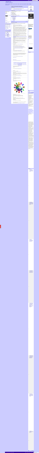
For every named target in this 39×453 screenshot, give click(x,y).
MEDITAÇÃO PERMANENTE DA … (8, 35)
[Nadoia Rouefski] (6, 27)
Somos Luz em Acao (20, 56)
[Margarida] (8, 25)
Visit (29, 46)
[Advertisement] (30, 62)
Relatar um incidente (28, 452)
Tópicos (6, 17)
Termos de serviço (32, 452)
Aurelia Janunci (19, 68)
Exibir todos (33, 450)
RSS (28, 450)
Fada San (19, 60)
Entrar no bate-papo (35, 452)
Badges (25, 452)
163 (9, 36)
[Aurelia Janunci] (6, 28)
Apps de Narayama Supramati (7, 21)
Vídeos (6, 20)
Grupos (6, 18)
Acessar (31, 0)
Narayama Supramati (14, 19)
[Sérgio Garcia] (9, 27)
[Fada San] (8, 28)
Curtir (6, 13)
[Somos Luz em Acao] (9, 25)
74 (7, 33)
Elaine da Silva (19, 50)
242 (7, 36)
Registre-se (29, 0)
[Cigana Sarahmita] (6, 25)
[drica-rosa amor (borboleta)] (8, 27)
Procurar (38, 0)
